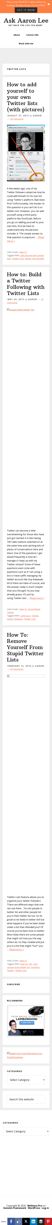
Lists (35, 964)
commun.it (25, 615)
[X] (26, 1221)
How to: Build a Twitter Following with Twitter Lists (25, 283)
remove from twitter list (18, 967)
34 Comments (16, 118)
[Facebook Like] (18, 1221)
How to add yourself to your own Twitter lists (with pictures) (25, 97)
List (30, 964)
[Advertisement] (26, 1162)
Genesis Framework (14, 1208)
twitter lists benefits (34, 258)
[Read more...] (37, 598)
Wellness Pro (34, 1205)
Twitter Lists (18, 258)
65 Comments (16, 669)
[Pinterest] (48, 1221)
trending (35, 967)
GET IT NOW (26, 10)
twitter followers (15, 619)
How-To (23, 252)
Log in (45, 1208)
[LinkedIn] (33, 1221)
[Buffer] (40, 1221)
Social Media (34, 609)
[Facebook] (11, 1221)
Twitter (10, 612)
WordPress (34, 1208)
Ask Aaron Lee (26, 20)
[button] (26, 6)
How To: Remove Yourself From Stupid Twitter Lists (25, 647)
